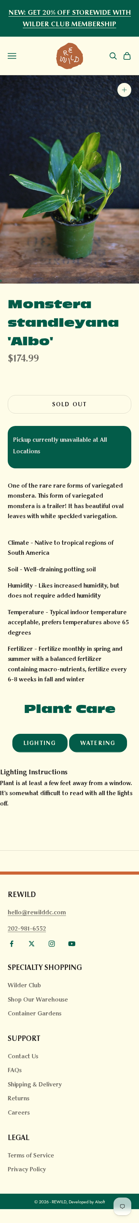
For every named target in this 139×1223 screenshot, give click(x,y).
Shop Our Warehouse (38, 999)
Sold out (69, 404)
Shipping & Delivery (35, 1084)
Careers (19, 1112)
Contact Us (23, 1056)
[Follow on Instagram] (52, 944)
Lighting (40, 743)
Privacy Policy (27, 1169)
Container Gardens (34, 1013)
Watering (98, 743)
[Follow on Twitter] (32, 944)
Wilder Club (24, 985)
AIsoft (100, 1202)
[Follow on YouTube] (72, 944)
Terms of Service (31, 1155)
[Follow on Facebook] (11, 944)
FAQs (15, 1070)
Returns (18, 1098)
